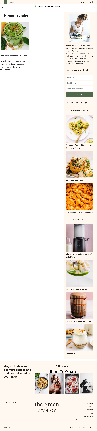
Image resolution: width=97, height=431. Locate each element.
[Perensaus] (79, 338)
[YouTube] (86, 103)
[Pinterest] (81, 103)
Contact (90, 413)
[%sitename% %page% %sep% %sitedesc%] (48, 7)
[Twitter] (72, 103)
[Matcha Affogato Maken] (79, 274)
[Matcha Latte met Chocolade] (79, 306)
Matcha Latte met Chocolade (78, 321)
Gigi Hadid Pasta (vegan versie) (79, 212)
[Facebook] (68, 103)
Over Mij (90, 410)
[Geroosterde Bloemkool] (79, 165)
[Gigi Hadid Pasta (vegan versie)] (79, 197)
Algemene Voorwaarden (84, 420)
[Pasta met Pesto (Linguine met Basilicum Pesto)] (79, 129)
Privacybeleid (88, 416)
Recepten (90, 403)
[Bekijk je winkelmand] (94, 7)
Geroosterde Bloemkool (76, 180)
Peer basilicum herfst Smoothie (13, 55)
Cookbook (89, 406)
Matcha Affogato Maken (76, 289)
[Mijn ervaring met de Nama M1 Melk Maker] (79, 238)
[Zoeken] (5, 2)
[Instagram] (77, 103)
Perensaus (70, 354)
